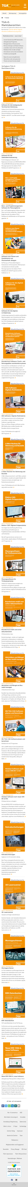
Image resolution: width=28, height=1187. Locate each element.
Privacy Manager (15, 1149)
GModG (4, 13)
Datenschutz (23, 1121)
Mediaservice (15, 1140)
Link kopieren (17, 1101)
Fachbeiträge (23, 1126)
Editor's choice (7, 1126)
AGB (21, 1112)
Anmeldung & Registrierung (10, 1121)
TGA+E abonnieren (8, 1154)
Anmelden (22, 1117)
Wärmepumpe (12, 13)
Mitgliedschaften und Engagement (15, 1144)
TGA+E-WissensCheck (20, 1154)
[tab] (12, 36)
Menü (25, 7)
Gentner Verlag (11, 1131)
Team (21, 1135)
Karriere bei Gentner (12, 1135)
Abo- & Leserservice (12, 1112)
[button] (3, 1105)
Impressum (20, 1131)
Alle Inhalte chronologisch (11, 1117)
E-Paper (15, 1126)
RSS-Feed (24, 1149)
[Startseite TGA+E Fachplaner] (11, 5)
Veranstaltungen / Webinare (15, 1158)
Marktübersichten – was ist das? (12, 36)
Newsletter (6, 1149)
